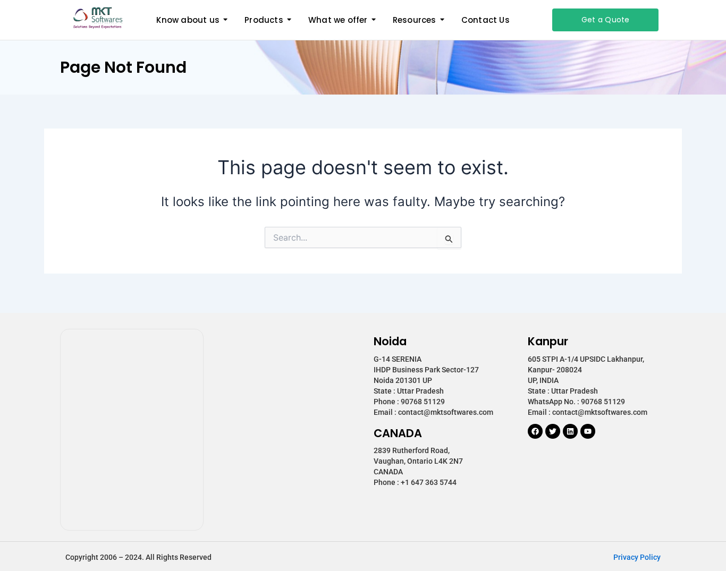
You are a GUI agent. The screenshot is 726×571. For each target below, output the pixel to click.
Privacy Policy (637, 557)
